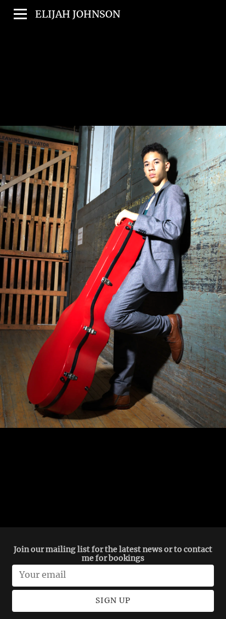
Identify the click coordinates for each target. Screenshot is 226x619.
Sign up (113, 600)
